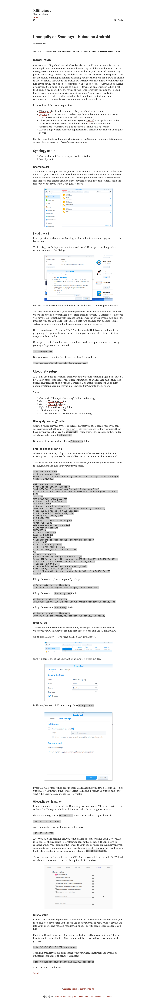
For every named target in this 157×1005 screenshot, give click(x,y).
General (36, 973)
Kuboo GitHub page (89, 935)
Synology (44, 114)
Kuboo (42, 130)
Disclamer (110, 996)
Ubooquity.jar (55, 401)
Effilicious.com (60, 996)
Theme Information (97, 996)
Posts (120, 20)
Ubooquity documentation (101, 139)
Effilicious (42, 11)
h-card (35, 17)
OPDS (90, 120)
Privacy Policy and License (77, 996)
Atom (42, 123)
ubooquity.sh (55, 404)
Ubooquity (45, 111)
